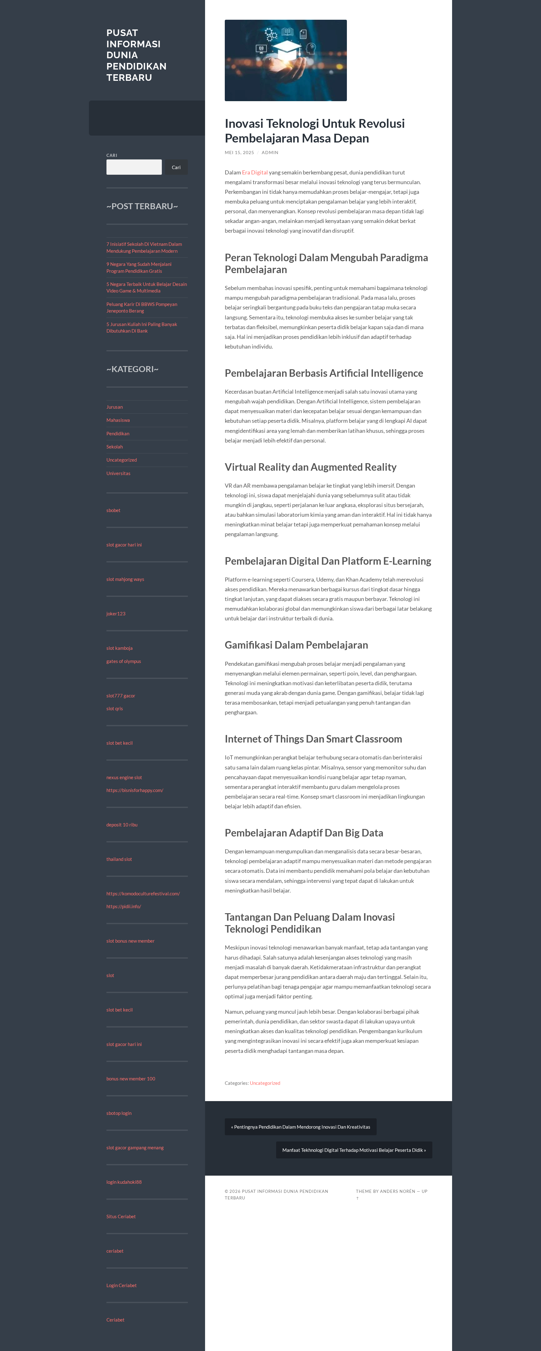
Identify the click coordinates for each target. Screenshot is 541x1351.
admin (270, 152)
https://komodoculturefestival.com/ (143, 893)
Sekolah (114, 446)
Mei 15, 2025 (239, 152)
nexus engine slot (124, 777)
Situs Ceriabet (121, 1216)
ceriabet (115, 1251)
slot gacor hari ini (124, 544)
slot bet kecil (119, 743)
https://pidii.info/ (123, 906)
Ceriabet (115, 1320)
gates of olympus (123, 661)
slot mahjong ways (125, 579)
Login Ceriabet (121, 1285)
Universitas (118, 473)
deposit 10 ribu (121, 824)
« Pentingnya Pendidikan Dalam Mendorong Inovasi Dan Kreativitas (300, 1127)
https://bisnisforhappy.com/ (134, 790)
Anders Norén (397, 1191)
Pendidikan (117, 433)
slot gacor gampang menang (135, 1147)
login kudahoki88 (124, 1182)
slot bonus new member (130, 941)
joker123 (116, 613)
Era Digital (255, 172)
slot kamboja (119, 648)
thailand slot (119, 859)
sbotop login (118, 1113)
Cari (111, 155)
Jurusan (114, 407)
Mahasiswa (118, 420)
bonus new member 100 (130, 1078)
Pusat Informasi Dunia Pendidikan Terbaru (136, 55)
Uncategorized (121, 460)
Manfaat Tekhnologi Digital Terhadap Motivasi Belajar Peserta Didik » (354, 1150)
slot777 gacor (120, 695)
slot (110, 975)
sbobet (113, 510)
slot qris (114, 708)
